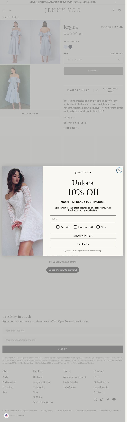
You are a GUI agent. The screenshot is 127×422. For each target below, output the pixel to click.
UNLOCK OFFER (82, 236)
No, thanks (83, 244)
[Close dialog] (119, 170)
